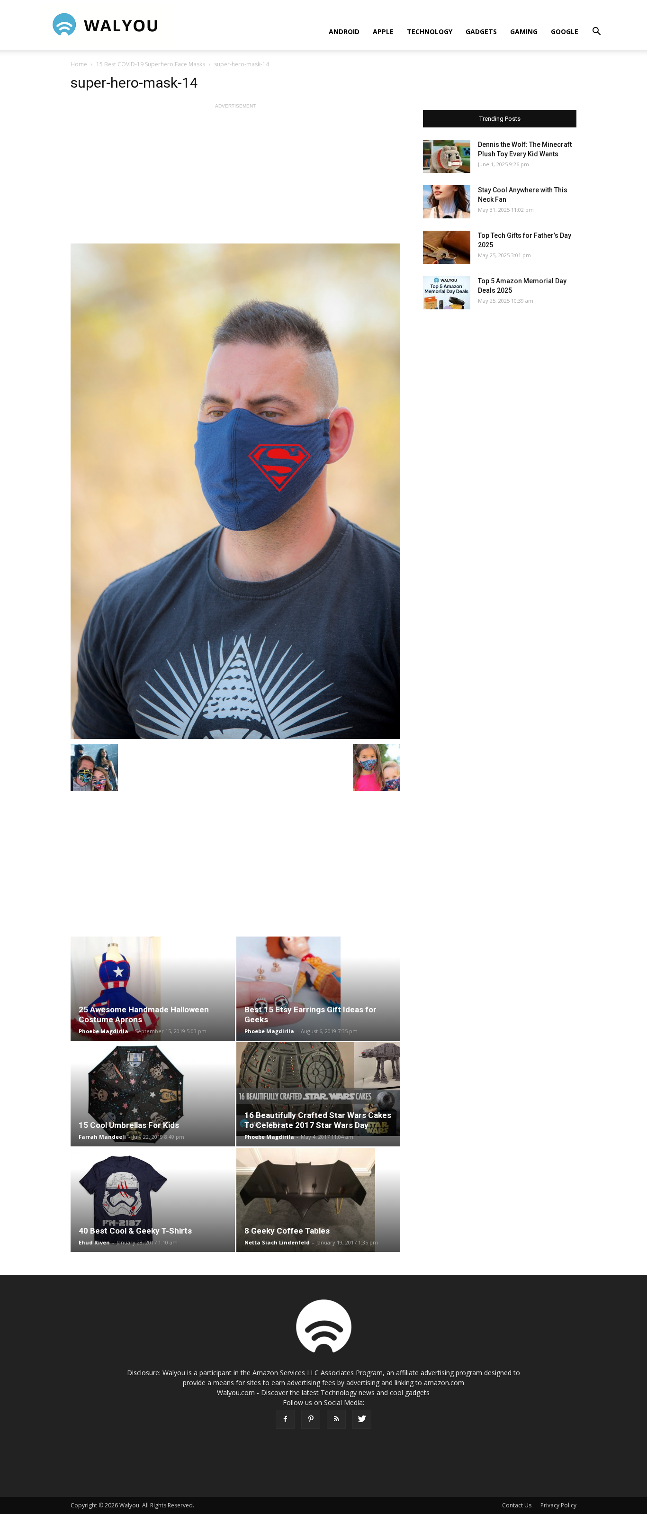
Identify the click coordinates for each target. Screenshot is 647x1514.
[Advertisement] (235, 177)
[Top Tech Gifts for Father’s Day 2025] (446, 247)
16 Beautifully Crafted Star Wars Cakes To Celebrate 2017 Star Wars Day (317, 1120)
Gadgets (481, 31)
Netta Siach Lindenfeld (277, 1242)
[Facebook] (285, 1419)
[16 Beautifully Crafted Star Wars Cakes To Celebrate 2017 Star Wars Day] (318, 1089)
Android (344, 31)
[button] (596, 32)
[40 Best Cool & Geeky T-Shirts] (153, 1200)
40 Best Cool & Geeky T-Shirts (135, 1230)
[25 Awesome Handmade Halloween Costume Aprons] (153, 989)
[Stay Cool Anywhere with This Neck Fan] (446, 201)
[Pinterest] (310, 1419)
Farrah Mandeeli (102, 1136)
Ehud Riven (94, 1242)
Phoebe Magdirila (103, 1031)
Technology (429, 31)
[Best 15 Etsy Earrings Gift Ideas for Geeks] (318, 989)
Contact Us (516, 1505)
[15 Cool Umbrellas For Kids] (153, 1094)
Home (79, 64)
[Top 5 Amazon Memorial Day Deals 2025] (446, 292)
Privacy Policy (558, 1505)
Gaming (524, 31)
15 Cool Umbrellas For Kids (129, 1125)
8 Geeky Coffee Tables (287, 1230)
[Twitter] (361, 1419)
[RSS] (336, 1419)
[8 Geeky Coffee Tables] (318, 1200)
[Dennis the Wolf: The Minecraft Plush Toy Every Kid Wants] (446, 156)
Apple (383, 31)
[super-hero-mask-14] (235, 491)
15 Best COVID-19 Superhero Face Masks (150, 64)
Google (564, 31)
